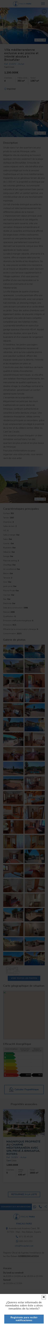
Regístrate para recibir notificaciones (24, 1319)
